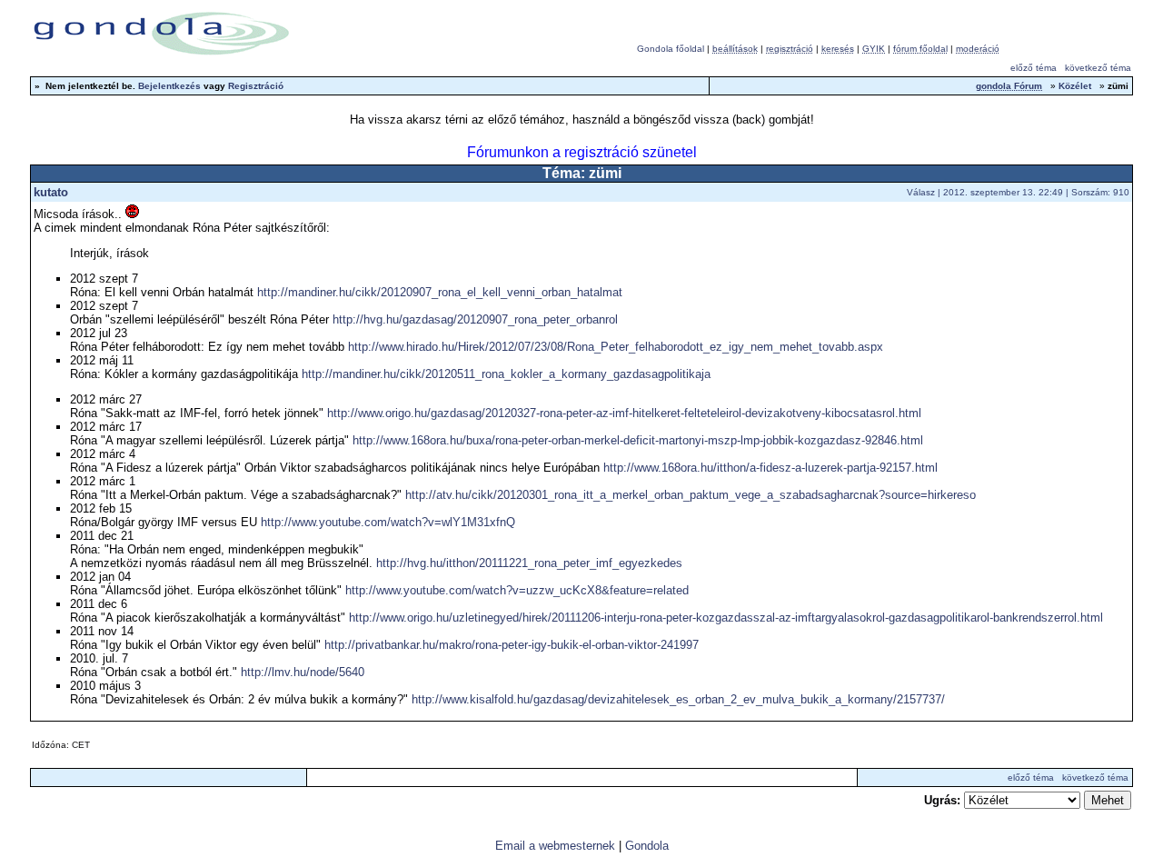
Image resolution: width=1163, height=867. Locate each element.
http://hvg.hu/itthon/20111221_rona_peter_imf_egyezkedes (529, 563)
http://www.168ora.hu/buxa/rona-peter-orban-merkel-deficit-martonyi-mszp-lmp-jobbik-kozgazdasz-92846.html (638, 440)
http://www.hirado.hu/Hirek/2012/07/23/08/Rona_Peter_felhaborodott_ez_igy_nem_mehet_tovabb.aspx (615, 347)
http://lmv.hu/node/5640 (302, 672)
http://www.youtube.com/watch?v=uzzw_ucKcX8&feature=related (517, 590)
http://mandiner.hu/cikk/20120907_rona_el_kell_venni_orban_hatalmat (439, 292)
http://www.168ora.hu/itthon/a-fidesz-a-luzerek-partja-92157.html (770, 467)
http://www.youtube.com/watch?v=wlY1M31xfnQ (388, 522)
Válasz (921, 192)
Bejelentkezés (169, 86)
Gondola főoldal (670, 49)
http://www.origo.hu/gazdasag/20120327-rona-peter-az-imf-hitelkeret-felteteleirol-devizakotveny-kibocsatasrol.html (624, 413)
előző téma (1033, 68)
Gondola (647, 845)
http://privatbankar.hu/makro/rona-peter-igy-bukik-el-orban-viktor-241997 (511, 645)
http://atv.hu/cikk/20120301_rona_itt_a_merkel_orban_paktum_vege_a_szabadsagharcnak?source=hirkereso (690, 495)
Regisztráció (255, 86)
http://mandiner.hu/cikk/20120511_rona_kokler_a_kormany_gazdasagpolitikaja (506, 374)
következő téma (1098, 68)
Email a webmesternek (555, 845)
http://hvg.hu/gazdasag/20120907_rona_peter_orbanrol (475, 319)
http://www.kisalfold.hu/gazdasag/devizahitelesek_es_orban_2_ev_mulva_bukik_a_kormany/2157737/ (678, 699)
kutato (51, 192)
